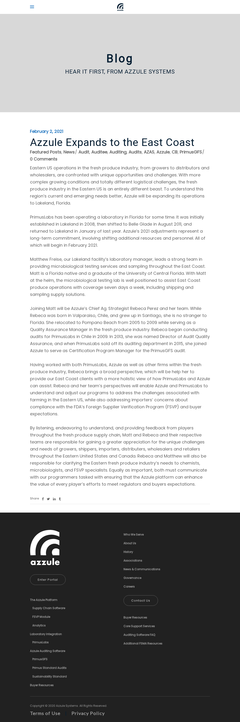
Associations (133, 560)
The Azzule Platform (43, 600)
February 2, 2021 (46, 131)
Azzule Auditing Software (47, 651)
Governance (132, 578)
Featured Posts (45, 152)
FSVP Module (41, 617)
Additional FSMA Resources (143, 643)
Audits (135, 152)
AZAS (149, 152)
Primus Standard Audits (49, 668)
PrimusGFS (191, 152)
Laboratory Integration (46, 634)
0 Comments (43, 159)
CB (175, 152)
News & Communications (142, 569)
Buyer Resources (42, 685)
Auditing (118, 152)
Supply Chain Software (48, 608)
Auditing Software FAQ (139, 635)
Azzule (163, 152)
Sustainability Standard (49, 676)
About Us (130, 543)
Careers (129, 586)
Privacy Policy (88, 713)
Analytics (39, 625)
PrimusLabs (40, 642)
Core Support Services (139, 626)
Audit (84, 152)
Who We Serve (134, 534)
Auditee (99, 152)
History (128, 552)
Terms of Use (45, 713)
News (69, 152)
